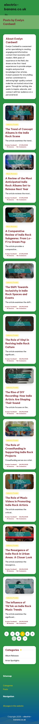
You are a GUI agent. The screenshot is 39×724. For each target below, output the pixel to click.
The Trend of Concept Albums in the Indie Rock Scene (19, 133)
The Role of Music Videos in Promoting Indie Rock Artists (17, 501)
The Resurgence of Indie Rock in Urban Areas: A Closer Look (18, 554)
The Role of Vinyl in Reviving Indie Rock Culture (17, 343)
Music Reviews (11, 174)
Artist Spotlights (12, 660)
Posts (5, 689)
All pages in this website (13, 706)
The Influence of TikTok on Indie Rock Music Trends (18, 606)
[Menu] (6, 14)
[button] (6, 634)
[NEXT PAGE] (25, 638)
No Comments (21, 147)
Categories (8, 685)
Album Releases (12, 656)
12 (19, 638)
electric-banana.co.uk (15, 7)
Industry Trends (12, 124)
